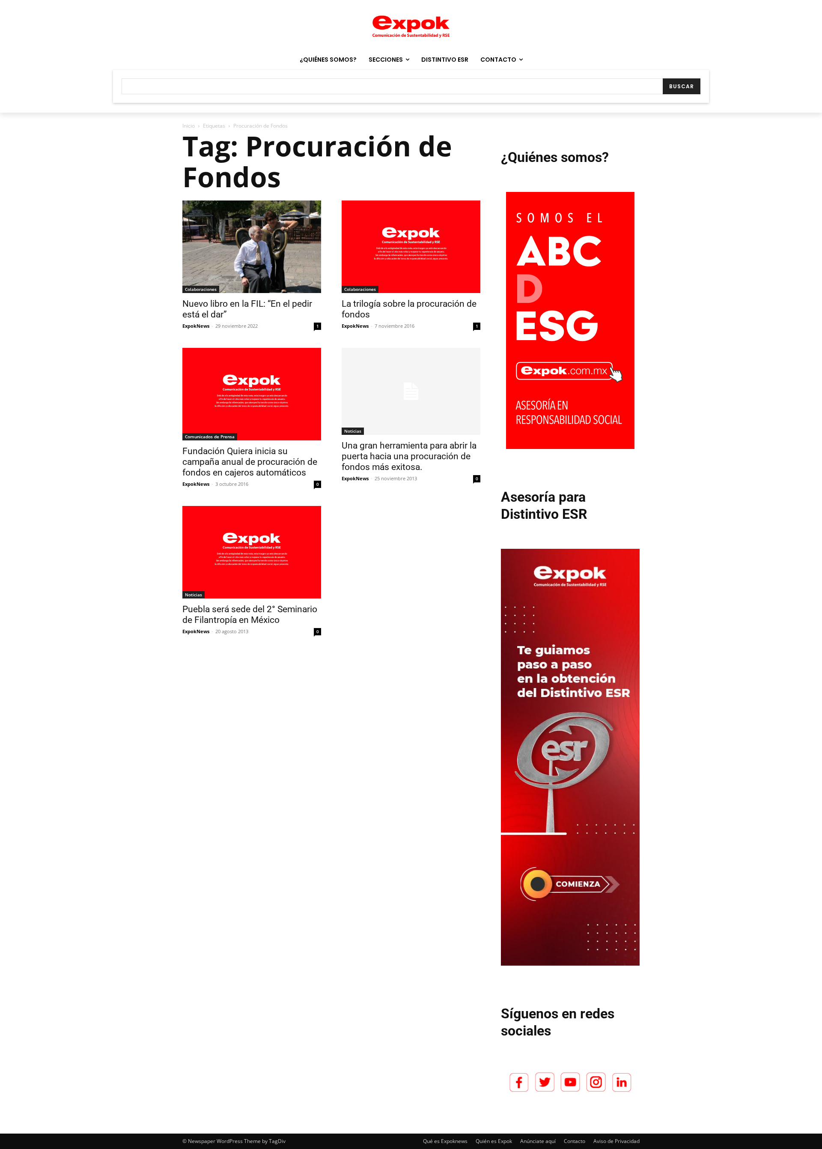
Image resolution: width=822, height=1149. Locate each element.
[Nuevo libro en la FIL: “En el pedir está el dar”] (251, 246)
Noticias (352, 431)
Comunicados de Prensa (210, 437)
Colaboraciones (201, 289)
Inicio (188, 125)
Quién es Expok (494, 1141)
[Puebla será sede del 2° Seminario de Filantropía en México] (251, 552)
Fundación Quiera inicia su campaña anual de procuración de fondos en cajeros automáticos (249, 462)
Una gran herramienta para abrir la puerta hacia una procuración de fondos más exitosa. (409, 456)
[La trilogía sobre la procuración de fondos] (411, 246)
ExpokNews (195, 326)
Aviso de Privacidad (616, 1141)
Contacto (574, 1141)
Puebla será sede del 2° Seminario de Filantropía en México (249, 614)
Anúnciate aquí (538, 1141)
